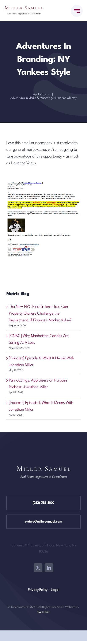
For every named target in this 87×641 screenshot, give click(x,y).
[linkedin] (49, 567)
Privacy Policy (38, 590)
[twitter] (38, 567)
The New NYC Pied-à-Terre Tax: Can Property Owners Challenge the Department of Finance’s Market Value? (40, 313)
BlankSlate (43, 612)
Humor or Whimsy (65, 98)
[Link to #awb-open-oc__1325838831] (77, 11)
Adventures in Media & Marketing (31, 98)
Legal (55, 590)
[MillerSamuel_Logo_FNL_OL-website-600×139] (24, 8)
